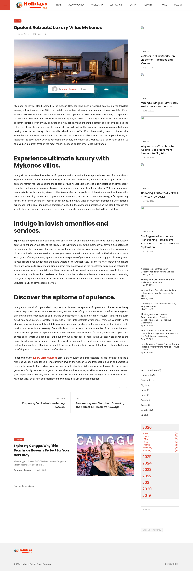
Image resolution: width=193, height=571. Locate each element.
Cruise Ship (97, 5)
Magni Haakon (69, 89)
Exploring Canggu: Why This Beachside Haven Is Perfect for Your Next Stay (42, 450)
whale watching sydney (152, 530)
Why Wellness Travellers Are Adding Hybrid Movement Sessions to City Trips (158, 149)
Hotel (143, 390)
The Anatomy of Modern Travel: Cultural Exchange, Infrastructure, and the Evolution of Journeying (159, 333)
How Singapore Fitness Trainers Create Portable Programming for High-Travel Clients (160, 347)
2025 (147, 456)
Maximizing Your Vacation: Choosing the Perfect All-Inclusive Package (100, 405)
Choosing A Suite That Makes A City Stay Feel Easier (160, 194)
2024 (147, 463)
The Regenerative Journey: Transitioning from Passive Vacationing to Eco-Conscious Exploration (160, 242)
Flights (133, 5)
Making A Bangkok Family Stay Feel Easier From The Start (159, 104)
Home (58, 5)
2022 (146, 476)
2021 (146, 482)
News (143, 395)
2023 (146, 469)
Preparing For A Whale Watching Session (43, 405)
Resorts (148, 5)
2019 (146, 495)
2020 (147, 489)
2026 (147, 427)
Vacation (178, 5)
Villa (17, 21)
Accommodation (76, 5)
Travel (163, 5)
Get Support (171, 564)
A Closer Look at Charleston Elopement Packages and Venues (158, 59)
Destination (116, 5)
